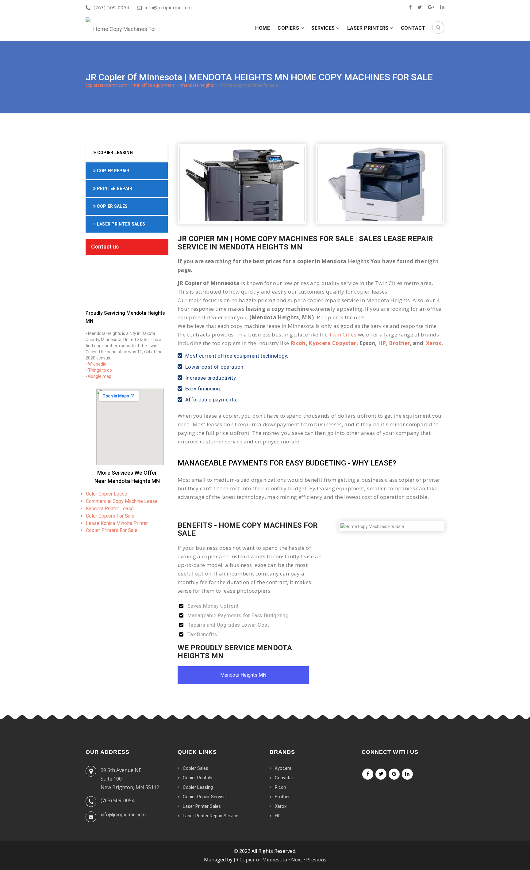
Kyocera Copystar (332, 343)
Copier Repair (112, 170)
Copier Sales (112, 206)
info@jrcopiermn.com (168, 7)
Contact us (105, 246)
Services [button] (323, 28)
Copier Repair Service (204, 796)
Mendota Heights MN (243, 675)
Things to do (100, 370)
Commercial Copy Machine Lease (122, 501)
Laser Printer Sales (120, 224)
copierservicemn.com (106, 85)
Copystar (284, 777)
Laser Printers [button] (368, 28)
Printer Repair (114, 188)
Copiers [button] (289, 28)
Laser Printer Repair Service (210, 815)
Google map (99, 376)
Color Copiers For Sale (110, 516)
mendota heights (197, 85)
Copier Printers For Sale (111, 530)
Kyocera (283, 768)
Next (296, 859)
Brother (399, 343)
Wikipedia (97, 364)
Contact (413, 28)
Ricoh (298, 343)
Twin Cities (342, 334)
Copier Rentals (197, 777)
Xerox (434, 343)
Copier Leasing (114, 152)
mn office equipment (154, 85)
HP (382, 343)
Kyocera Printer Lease (110, 508)
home (262, 28)
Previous (316, 859)
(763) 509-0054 (111, 7)
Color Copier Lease (106, 494)
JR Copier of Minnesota (260, 859)
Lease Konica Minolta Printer (117, 523)
